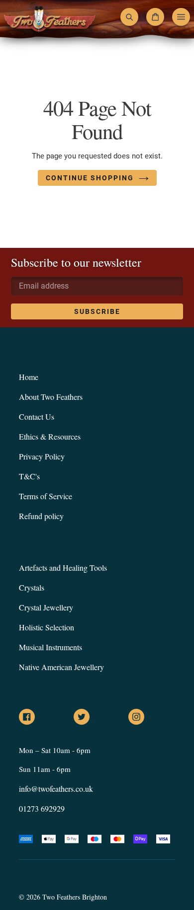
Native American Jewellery (61, 667)
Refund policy (41, 516)
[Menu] (181, 17)
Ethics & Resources (50, 436)
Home (28, 377)
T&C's (29, 476)
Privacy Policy (42, 456)
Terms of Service (45, 496)
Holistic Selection (46, 627)
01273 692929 (42, 808)
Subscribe (97, 311)
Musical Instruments (50, 647)
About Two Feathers (51, 396)
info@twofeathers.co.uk (56, 788)
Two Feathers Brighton (74, 897)
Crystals (31, 587)
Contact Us (36, 416)
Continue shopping (90, 178)
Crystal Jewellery (46, 607)
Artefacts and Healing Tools (63, 567)
